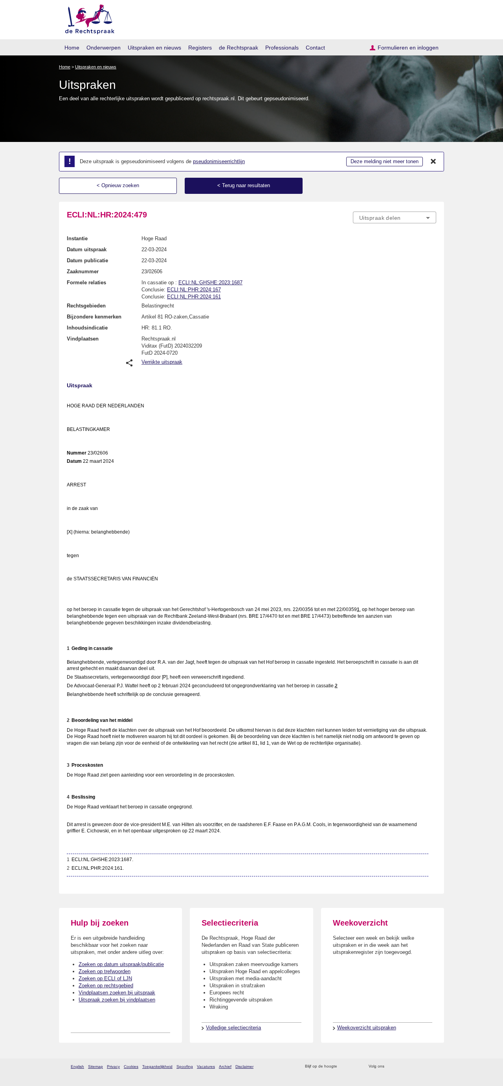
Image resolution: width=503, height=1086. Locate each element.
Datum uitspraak (86, 249)
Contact (315, 47)
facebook (401, 1066)
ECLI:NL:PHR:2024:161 (194, 297)
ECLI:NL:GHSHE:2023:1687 (210, 282)
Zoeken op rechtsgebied (106, 985)
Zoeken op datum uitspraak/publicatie (121, 964)
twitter (391, 1066)
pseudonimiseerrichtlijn (219, 161)
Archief (225, 1066)
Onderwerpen (103, 47)
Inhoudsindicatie (87, 328)
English (77, 1066)
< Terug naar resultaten (243, 185)
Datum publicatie (87, 260)
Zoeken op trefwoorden (104, 971)
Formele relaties (86, 282)
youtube (432, 1066)
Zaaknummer (83, 271)
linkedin (422, 1066)
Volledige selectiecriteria (233, 1028)
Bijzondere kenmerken (94, 317)
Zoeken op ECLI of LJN (105, 978)
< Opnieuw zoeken (118, 185)
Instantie (77, 238)
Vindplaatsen (83, 339)
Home (71, 47)
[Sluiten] (433, 161)
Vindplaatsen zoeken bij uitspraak (117, 993)
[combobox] (394, 217)
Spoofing (184, 1066)
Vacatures (206, 1066)
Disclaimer (244, 1066)
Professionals (282, 47)
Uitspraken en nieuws (154, 47)
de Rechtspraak (238, 47)
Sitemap (95, 1066)
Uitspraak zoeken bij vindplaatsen (117, 1000)
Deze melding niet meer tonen (385, 161)
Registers (200, 47)
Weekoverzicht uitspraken (366, 1028)
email (355, 1066)
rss (344, 1066)
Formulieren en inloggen (408, 47)
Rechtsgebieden (86, 306)
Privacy (113, 1066)
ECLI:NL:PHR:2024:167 (194, 290)
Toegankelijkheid (157, 1066)
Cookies (131, 1066)
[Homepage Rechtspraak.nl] (87, 18)
